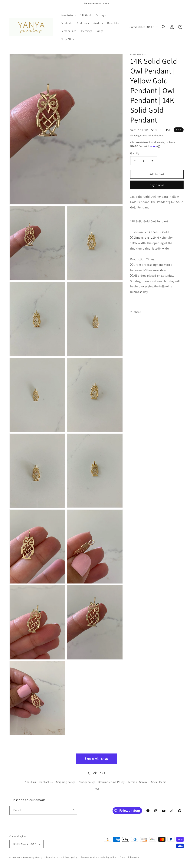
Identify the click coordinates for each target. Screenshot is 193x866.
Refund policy (53, 857)
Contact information (130, 857)
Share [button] (137, 312)
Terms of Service (138, 782)
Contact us (46, 782)
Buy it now (157, 185)
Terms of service (89, 857)
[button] (67, 39)
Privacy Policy (86, 782)
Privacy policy (70, 857)
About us (30, 782)
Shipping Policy (65, 782)
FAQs (96, 788)
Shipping (135, 135)
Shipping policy (108, 857)
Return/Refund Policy (111, 782)
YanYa (20, 857)
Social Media (158, 782)
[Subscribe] (73, 810)
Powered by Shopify (33, 857)
